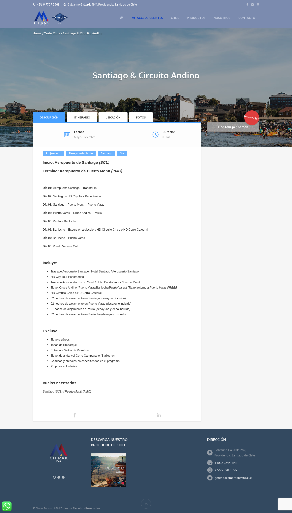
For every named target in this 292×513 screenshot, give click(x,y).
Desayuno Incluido (81, 153)
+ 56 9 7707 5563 (226, 470)
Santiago (106, 153)
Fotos (141, 117)
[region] (59, 459)
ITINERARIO (82, 117)
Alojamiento (53, 153)
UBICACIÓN (113, 117)
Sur (122, 153)
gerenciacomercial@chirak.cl (233, 478)
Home (37, 33)
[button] (54, 477)
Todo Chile (52, 33)
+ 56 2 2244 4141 (226, 463)
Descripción (49, 117)
